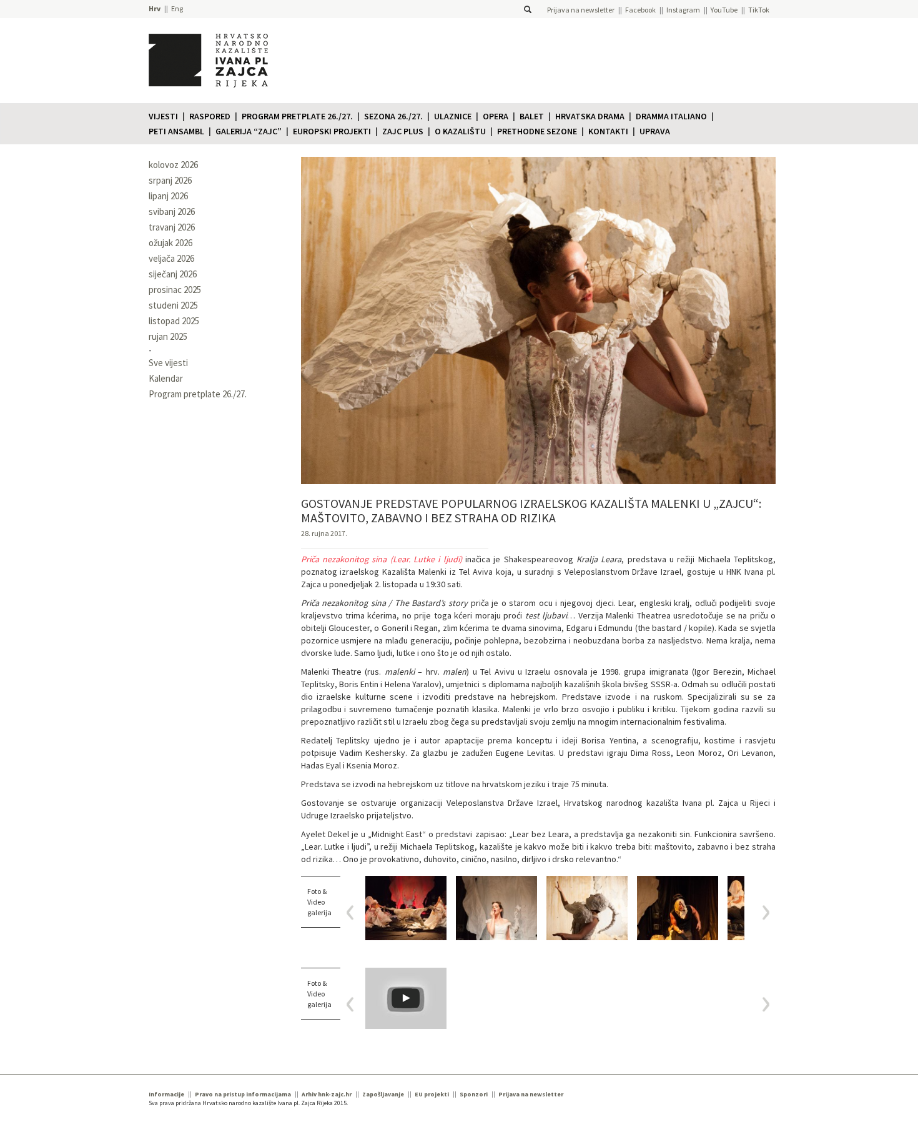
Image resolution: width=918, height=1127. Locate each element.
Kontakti (608, 131)
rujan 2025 (168, 336)
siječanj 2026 (173, 274)
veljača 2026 (171, 258)
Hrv (154, 8)
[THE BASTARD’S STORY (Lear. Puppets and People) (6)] (587, 908)
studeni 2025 (173, 305)
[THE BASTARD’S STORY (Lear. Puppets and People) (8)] (406, 908)
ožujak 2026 (170, 243)
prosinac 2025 (175, 289)
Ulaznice (452, 116)
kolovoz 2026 (173, 165)
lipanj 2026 (168, 196)
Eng (177, 8)
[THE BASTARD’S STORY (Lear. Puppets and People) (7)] (496, 908)
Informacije (166, 1094)
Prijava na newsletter (580, 9)
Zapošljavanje (383, 1094)
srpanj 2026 (170, 180)
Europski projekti (332, 131)
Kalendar (166, 378)
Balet (532, 116)
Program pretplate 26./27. (297, 116)
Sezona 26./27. (393, 116)
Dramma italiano (671, 116)
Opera (495, 116)
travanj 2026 (172, 227)
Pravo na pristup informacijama (243, 1094)
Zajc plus (402, 131)
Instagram (683, 9)
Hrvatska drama (589, 116)
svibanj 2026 (172, 211)
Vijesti (163, 116)
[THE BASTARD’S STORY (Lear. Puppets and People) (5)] (677, 908)
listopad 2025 (174, 321)
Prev (354, 912)
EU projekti (432, 1094)
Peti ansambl (176, 131)
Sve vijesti (168, 363)
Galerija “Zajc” (248, 131)
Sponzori (474, 1094)
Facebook (640, 9)
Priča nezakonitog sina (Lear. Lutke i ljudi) (381, 559)
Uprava (654, 131)
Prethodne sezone (537, 131)
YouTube (724, 9)
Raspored (209, 116)
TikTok (758, 9)
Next (761, 912)
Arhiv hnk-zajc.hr (327, 1094)
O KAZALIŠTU (460, 131)
